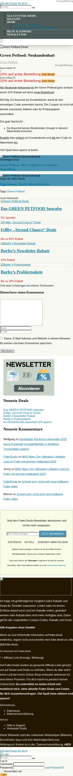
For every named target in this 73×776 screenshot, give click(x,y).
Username (6, 764)
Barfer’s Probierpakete (22, 272)
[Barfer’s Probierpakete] (16, 264)
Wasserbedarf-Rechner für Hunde (34, 28)
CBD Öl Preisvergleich (27, 25)
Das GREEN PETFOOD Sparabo (31, 208)
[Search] (1, 44)
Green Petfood (8, 62)
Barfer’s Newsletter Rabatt (25, 250)
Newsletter (16, 34)
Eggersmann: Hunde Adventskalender (25, 184)
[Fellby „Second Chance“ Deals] (21, 222)
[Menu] (1, 40)
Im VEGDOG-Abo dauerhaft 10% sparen (27, 422)
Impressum (13, 710)
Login (3, 774)
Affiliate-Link (11, 657)
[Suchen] (33, 7)
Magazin (13, 18)
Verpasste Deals (17, 728)
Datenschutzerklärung (56, 565)
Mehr (11, 22)
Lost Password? (54, 767)
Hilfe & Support (19, 31)
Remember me (12, 771)
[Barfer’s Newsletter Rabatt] (18, 243)
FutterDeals (10, 456)
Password (6, 767)
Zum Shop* (48, 74)
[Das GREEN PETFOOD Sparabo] (15, 201)
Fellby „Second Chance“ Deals (28, 229)
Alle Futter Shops (21, 15)
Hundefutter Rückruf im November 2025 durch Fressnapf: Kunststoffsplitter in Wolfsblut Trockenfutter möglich (35, 444)
